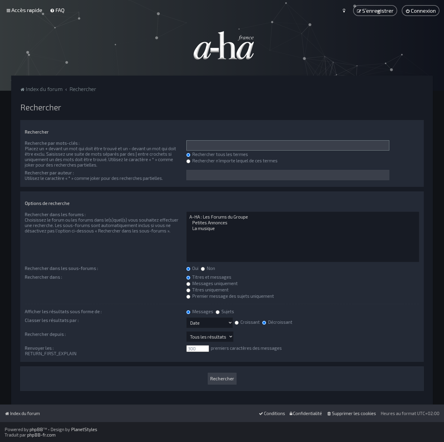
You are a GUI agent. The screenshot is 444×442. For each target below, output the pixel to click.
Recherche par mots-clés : (52, 143)
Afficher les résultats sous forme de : (63, 311)
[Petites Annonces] (303, 223)
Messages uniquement (214, 283)
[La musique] (303, 228)
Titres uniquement (210, 289)
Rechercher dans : (43, 277)
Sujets (227, 311)
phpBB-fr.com (41, 434)
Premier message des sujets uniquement (232, 296)
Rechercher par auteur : (49, 172)
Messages (202, 311)
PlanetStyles (84, 429)
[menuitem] (57, 10)
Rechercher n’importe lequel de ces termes (234, 160)
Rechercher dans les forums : (55, 214)
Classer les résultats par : (52, 320)
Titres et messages (211, 277)
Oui (194, 268)
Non (210, 268)
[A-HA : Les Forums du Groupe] (303, 217)
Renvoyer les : (39, 348)
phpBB (36, 429)
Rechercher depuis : (45, 334)
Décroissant (279, 322)
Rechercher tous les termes (219, 154)
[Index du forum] (222, 45)
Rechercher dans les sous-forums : (61, 268)
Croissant (250, 322)
